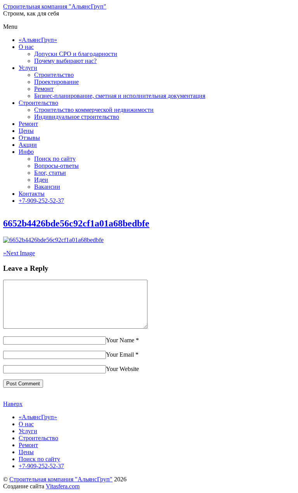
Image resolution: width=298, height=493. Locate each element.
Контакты (32, 193)
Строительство (54, 74)
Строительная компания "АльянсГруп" (61, 479)
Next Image (19, 253)
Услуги (28, 67)
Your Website (122, 369)
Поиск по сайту (55, 158)
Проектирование (56, 81)
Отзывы (29, 137)
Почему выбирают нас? (65, 60)
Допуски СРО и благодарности (75, 54)
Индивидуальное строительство (76, 116)
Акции (28, 144)
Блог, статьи (50, 172)
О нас (26, 47)
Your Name (120, 340)
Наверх (13, 404)
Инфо (26, 151)
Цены (26, 130)
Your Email (120, 354)
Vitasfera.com (63, 486)
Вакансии (47, 186)
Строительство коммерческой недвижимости (94, 109)
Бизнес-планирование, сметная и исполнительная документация (119, 95)
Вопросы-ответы (56, 165)
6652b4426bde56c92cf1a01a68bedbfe (76, 223)
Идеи (41, 179)
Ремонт (44, 88)
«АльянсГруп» (38, 40)
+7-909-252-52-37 (41, 200)
